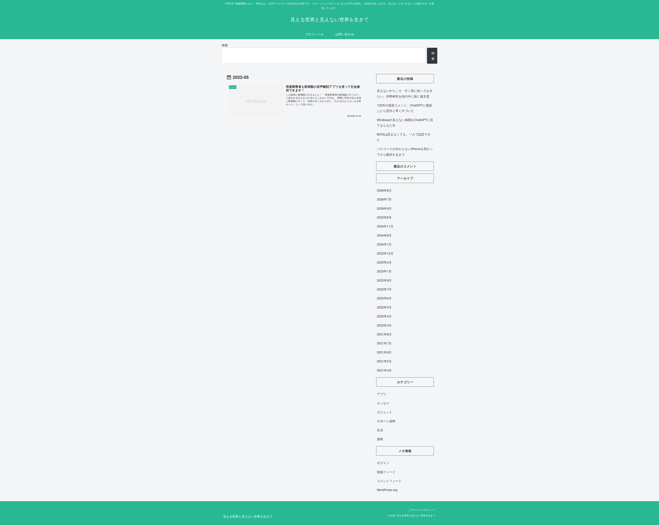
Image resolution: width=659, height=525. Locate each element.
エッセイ (383, 403)
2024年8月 (384, 235)
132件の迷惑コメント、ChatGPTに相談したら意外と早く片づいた (404, 108)
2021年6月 (384, 352)
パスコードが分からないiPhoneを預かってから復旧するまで (405, 151)
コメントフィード (389, 480)
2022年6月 (384, 298)
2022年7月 (384, 289)
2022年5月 (384, 307)
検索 (225, 45)
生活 (380, 430)
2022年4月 (384, 316)
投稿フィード (386, 472)
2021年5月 (384, 361)
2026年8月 (384, 190)
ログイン (383, 462)
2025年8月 (384, 217)
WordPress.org (387, 489)
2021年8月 (384, 334)
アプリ (381, 394)
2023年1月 (384, 271)
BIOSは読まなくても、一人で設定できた (404, 137)
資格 (380, 439)
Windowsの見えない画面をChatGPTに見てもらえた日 (405, 122)
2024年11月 (385, 226)
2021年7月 (384, 343)
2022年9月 (384, 280)
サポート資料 (386, 421)
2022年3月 (384, 325)
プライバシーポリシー (422, 509)
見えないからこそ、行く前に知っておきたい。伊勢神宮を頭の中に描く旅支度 (404, 93)
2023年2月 (384, 262)
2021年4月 (384, 370)
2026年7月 (384, 199)
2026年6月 (384, 208)
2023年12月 (385, 253)
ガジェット (384, 412)
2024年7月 (384, 244)
